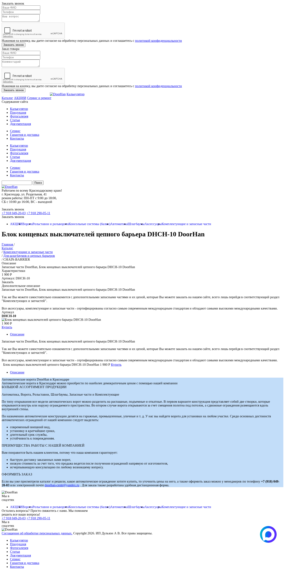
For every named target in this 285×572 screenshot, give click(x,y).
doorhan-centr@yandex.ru (62, 485)
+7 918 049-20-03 (14, 213)
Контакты (17, 138)
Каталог (7, 98)
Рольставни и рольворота (51, 224)
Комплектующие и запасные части (186, 224)
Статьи (15, 120)
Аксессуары (153, 224)
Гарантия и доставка (24, 134)
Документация (20, 124)
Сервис (15, 131)
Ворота (27, 224)
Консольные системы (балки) (89, 224)
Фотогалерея (19, 116)
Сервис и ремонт (39, 98)
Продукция (18, 112)
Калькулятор (75, 94)
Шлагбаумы (136, 224)
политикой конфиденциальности (158, 40)
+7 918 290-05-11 (38, 213)
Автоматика (119, 224)
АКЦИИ (20, 98)
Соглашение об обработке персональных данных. (37, 533)
